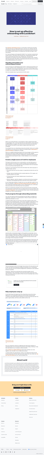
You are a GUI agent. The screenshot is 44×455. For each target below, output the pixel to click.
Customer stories (4, 434)
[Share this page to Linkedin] (43, 225)
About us (2, 423)
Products (7, 1)
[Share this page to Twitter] (43, 224)
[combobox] (29, 4)
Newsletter (17, 440)
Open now (16, 284)
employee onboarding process (13, 47)
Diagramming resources (33, 411)
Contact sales (34, 1)
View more (31, 417)
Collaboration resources (33, 414)
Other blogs (10, 3)
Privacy (7, 449)
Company (21, 1)
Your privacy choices (33, 449)
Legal (11, 449)
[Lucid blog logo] (4, 4)
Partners (16, 437)
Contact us (3, 431)
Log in (30, 1)
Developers (17, 423)
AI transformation (32, 408)
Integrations (17, 408)
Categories (15, 3)
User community (18, 434)
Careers (2, 428)
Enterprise (26, 1)
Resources (17, 1)
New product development (33, 405)
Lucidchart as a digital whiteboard (14, 349)
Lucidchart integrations (10, 189)
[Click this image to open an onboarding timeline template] (22, 128)
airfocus (16, 405)
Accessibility (3, 437)
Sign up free (40, 1)
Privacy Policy (24, 392)
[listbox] (29, 4)
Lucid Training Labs (18, 431)
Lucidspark (17, 400)
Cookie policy (24, 449)
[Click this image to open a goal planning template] (22, 320)
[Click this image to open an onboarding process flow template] (22, 94)
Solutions (12, 1)
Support (16, 428)
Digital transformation (32, 400)
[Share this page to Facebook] (43, 227)
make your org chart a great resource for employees (25, 183)
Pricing (2, 405)
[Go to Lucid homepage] (3, 1)
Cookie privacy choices (17, 449)
